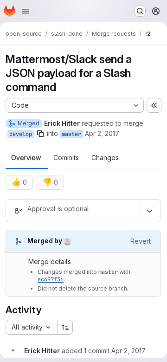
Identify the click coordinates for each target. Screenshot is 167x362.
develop (20, 134)
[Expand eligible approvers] (149, 210)
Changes (105, 158)
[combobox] (32, 327)
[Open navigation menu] (25, 11)
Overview (26, 158)
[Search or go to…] (140, 11)
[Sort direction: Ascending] (65, 327)
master (71, 134)
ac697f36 (51, 279)
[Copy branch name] (40, 133)
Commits (66, 158)
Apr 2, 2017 (102, 133)
